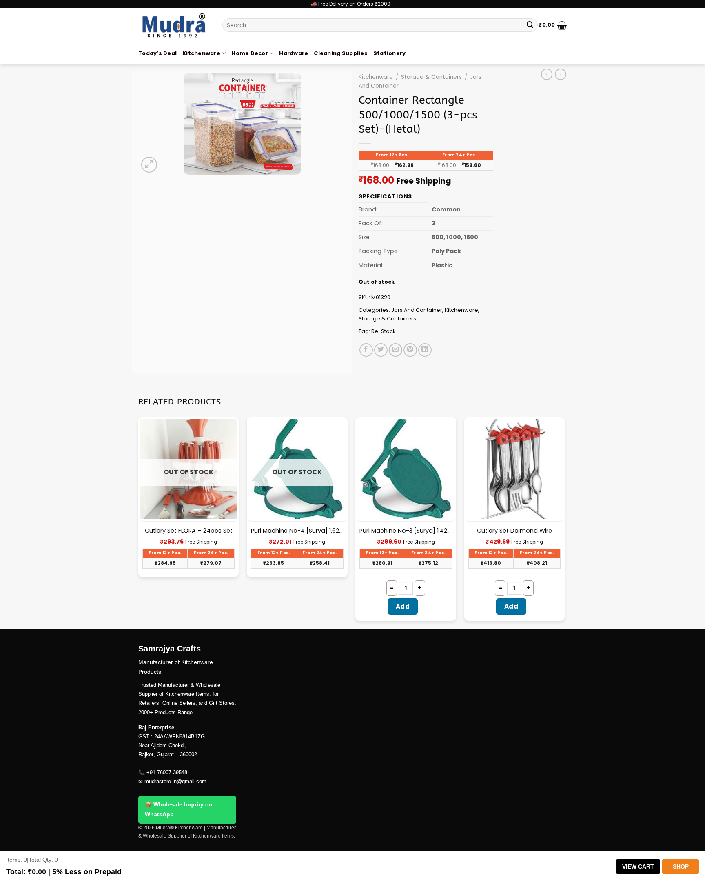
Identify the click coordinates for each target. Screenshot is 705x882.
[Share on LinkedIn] (425, 350)
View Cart (638, 866)
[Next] (564, 522)
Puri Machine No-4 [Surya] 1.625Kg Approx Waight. (297, 531)
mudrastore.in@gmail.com (175, 781)
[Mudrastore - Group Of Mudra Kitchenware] (174, 25)
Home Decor (249, 53)
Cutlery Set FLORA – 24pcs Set (189, 531)
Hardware (293, 53)
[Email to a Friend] (395, 350)
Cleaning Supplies (340, 53)
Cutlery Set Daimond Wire (514, 531)
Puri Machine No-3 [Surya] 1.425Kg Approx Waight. (405, 531)
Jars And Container (416, 310)
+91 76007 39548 (166, 772)
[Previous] (139, 522)
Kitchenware (201, 53)
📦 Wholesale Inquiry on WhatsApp (179, 809)
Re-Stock (383, 331)
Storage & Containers (431, 77)
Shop (681, 866)
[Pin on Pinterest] (410, 350)
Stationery (389, 53)
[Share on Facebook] (366, 350)
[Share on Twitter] (381, 350)
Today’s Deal (157, 53)
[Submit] (530, 25)
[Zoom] (149, 165)
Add (403, 606)
